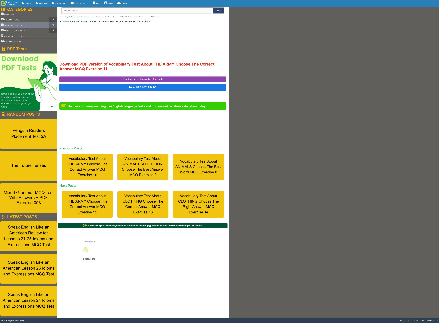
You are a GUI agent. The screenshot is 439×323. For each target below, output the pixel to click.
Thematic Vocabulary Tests (93, 17)
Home (61, 17)
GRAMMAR (42, 3)
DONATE (123, 3)
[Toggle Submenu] (53, 19)
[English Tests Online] (9, 3)
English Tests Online (16, 320)
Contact (405, 320)
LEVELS (27, 3)
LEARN (110, 3)
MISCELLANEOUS (81, 3)
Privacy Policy (432, 320)
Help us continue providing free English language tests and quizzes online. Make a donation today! (137, 106)
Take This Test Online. (143, 87)
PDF (98, 3)
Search (218, 11)
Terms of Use (418, 320)
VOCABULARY (61, 3)
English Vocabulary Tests (74, 17)
